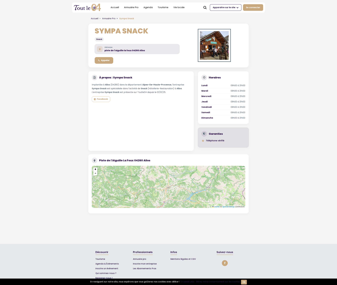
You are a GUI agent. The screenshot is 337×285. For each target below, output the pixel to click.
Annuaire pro (139, 259)
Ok (243, 282)
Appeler (105, 60)
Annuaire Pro (131, 7)
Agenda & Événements (107, 263)
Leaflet (216, 207)
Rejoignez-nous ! (104, 278)
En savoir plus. (187, 281)
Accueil (115, 7)
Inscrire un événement (106, 268)
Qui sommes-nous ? (105, 273)
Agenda (148, 7)
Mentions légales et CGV (183, 259)
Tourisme (163, 7)
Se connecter (253, 7)
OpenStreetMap (228, 207)
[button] (95, 169)
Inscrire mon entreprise (145, 263)
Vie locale (179, 7)
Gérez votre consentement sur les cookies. (218, 281)
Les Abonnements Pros (144, 268)
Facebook (102, 99)
